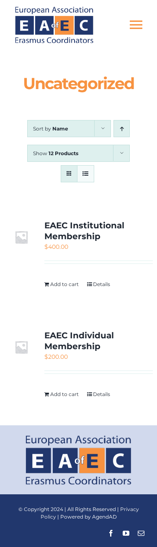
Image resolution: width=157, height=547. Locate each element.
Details (101, 284)
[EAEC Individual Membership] (21, 347)
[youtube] (126, 533)
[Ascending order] (121, 128)
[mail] (141, 533)
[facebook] (111, 533)
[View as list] (85, 174)
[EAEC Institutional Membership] (21, 237)
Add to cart (64, 284)
